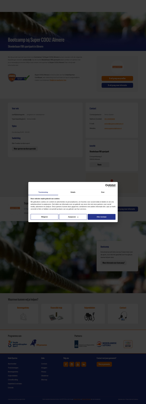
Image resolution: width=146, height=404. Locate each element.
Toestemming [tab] (43, 192)
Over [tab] (102, 192)
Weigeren (44, 217)
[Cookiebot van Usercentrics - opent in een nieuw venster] (107, 185)
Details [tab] (73, 192)
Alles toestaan (101, 217)
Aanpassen (72, 217)
